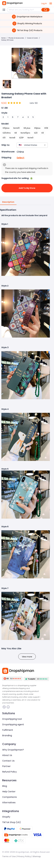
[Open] (45, 145)
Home (3, 38)
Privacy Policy (24, 856)
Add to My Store (27, 188)
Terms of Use (9, 856)
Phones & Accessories (16, 38)
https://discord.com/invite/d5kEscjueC (9, 707)
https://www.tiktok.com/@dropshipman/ (4, 707)
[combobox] (28, 145)
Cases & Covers (32, 38)
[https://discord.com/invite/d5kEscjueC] (8, 707)
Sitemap (37, 856)
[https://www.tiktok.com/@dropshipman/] (4, 707)
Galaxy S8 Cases (7, 40)
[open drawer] (50, 3)
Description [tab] (8, 202)
